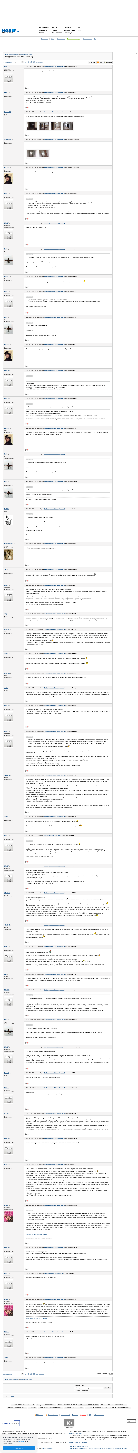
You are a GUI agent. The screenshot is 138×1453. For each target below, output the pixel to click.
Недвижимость (44, 27)
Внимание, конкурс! (73, 39)
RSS (100, 62)
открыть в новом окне (81, 1390)
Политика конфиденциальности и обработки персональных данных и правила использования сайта (98, 1448)
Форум (41, 33)
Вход (95, 39)
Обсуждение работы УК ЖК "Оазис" (37, 1234)
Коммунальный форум (26, 54)
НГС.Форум (8, 54)
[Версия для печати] (26, 88)
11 (25, 62)
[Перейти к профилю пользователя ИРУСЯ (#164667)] (8, 82)
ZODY (80, 30)
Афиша (54, 30)
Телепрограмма (69, 30)
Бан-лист (75, 1415)
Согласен (19, 1448)
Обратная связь (99, 1415)
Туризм (54, 27)
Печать (93, 62)
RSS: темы (39, 1415)
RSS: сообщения (53, 1415)
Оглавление (44, 39)
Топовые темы (87, 39)
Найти (52, 39)
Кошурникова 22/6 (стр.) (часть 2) (53, 111)
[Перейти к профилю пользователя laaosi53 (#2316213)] (8, 183)
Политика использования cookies (78, 1446)
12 (28, 62)
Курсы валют (57, 33)
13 (31, 62)
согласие (21, 1442)
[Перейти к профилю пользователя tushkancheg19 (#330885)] (8, 559)
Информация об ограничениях (78, 1442)
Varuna (12, 1396)
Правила (83, 1415)
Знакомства (43, 30)
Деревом (109, 62)
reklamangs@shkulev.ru (75, 1433)
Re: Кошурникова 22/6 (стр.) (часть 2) (54, 66)
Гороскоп (67, 27)
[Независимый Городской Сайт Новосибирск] (10, 31)
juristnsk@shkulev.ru (47, 1448)
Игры (79, 27)
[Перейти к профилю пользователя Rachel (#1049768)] (8, 1221)
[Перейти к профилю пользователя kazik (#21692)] (8, 265)
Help (90, 1415)
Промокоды (68, 33)
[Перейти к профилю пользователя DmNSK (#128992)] (8, 525)
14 (34, 62)
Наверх (134, 1450)
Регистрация (61, 39)
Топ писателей (65, 1415)
